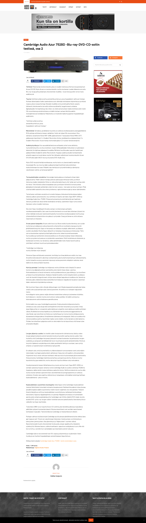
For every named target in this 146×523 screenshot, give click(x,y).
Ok (91, 520)
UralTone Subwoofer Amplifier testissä (40, 1)
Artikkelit (53, 7)
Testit (45, 7)
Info (85, 7)
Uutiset (78, 7)
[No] (144, 520)
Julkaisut (62, 7)
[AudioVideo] (30, 7)
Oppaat (71, 7)
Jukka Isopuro (56, 476)
